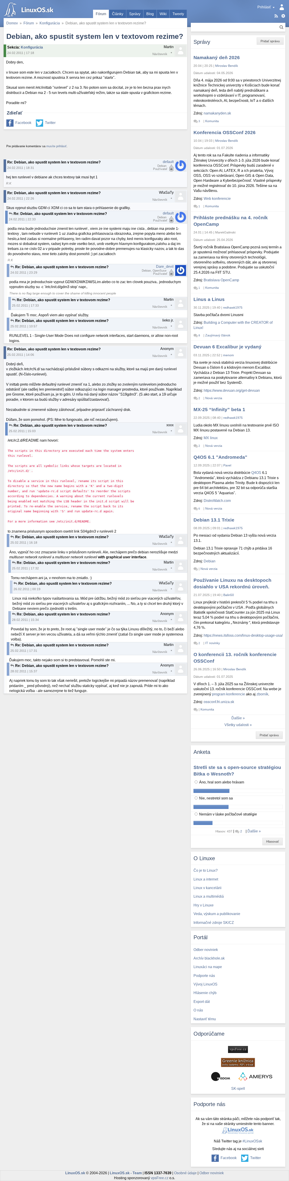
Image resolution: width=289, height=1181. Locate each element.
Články (117, 14)
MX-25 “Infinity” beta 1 (219, 409)
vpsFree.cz (159, 1178)
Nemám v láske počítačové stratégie (227, 814)
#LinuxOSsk (252, 1141)
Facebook (23, 123)
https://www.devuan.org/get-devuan (232, 390)
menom (228, 355)
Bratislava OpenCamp (221, 280)
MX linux (211, 438)
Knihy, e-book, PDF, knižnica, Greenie (238, 1062)
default (168, 162)
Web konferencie (217, 198)
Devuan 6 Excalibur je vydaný (227, 346)
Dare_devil (165, 266)
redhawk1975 (232, 307)
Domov (12, 23)
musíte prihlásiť (56, 146)
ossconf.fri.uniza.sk (219, 702)
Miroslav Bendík (226, 66)
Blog (150, 14)
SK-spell (238, 1088)
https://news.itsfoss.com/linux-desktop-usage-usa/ (243, 635)
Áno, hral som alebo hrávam (221, 782)
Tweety (178, 14)
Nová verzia (213, 398)
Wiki (163, 14)
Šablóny (283, 16)
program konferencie (228, 694)
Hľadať (281, 27)
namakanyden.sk (217, 113)
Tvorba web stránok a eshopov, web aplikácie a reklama (255, 1076)
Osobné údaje (185, 1173)
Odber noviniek (211, 1173)
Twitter (50, 123)
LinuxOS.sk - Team (126, 1173)
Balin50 (228, 595)
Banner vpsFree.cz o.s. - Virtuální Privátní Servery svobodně (238, 1049)
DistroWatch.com (217, 501)
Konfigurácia (50, 23)
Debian (209, 561)
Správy (134, 14)
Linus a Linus (209, 299)
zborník (262, 694)
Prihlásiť (264, 7)
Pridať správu (270, 41)
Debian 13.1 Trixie (213, 519)
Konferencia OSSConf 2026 (224, 132)
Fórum (101, 14)
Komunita (212, 121)
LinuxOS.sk (29, 9)
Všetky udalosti (236, 725)
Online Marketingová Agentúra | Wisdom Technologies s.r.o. (221, 1076)
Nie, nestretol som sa (215, 798)
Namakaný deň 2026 (216, 57)
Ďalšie (236, 718)
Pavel (227, 465)
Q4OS (256, 473)
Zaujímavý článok (217, 335)
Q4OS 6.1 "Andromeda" (220, 457)
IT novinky (212, 643)
